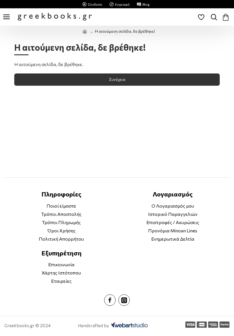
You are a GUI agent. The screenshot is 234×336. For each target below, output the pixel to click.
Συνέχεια (117, 79)
